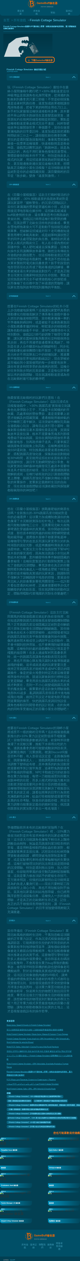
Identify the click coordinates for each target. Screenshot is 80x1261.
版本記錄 (69, 11)
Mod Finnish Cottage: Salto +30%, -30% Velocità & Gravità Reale (31, 1089)
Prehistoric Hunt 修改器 (9, 1185)
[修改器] (16, 1162)
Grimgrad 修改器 (55, 1167)
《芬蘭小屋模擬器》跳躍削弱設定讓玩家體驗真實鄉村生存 (28, 1109)
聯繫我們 (42, 1244)
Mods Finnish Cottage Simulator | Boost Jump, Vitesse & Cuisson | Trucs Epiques (37, 1034)
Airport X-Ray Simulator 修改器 (12, 1221)
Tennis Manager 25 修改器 (10, 1203)
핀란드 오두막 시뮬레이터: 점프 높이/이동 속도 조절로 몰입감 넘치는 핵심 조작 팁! (39, 1051)
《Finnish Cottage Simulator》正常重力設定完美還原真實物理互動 (31, 1126)
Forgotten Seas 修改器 (9, 1150)
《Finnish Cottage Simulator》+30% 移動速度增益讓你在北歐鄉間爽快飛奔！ (35, 1096)
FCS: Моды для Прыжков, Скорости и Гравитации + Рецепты (31, 1080)
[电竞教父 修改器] (64, 1215)
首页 (6, 20)
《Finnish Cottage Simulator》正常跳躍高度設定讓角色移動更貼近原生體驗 (34, 1113)
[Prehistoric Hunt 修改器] (16, 1180)
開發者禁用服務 (59, 1243)
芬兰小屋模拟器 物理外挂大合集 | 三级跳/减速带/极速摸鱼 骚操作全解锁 (35, 1030)
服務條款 (50, 1244)
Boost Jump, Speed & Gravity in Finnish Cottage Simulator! (29, 1025)
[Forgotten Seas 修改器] (16, 1145)
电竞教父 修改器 (54, 1221)
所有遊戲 (36, 11)
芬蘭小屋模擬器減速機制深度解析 (19, 1101)
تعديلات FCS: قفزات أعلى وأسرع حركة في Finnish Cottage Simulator (33, 1084)
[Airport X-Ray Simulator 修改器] (16, 1215)
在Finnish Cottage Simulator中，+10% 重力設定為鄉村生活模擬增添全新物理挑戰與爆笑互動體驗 (42, 1118)
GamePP (12, 1260)
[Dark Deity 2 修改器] (64, 1145)
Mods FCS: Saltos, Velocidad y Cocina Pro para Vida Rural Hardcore (33, 1047)
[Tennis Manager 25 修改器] (16, 1198)
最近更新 (20, 11)
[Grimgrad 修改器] (64, 1162)
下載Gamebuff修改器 (41, 60)
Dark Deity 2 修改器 (56, 1150)
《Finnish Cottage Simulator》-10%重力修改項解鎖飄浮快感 (29, 1122)
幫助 (53, 12)
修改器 (3, 1167)
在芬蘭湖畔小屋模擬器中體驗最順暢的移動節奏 (50, 1101)
